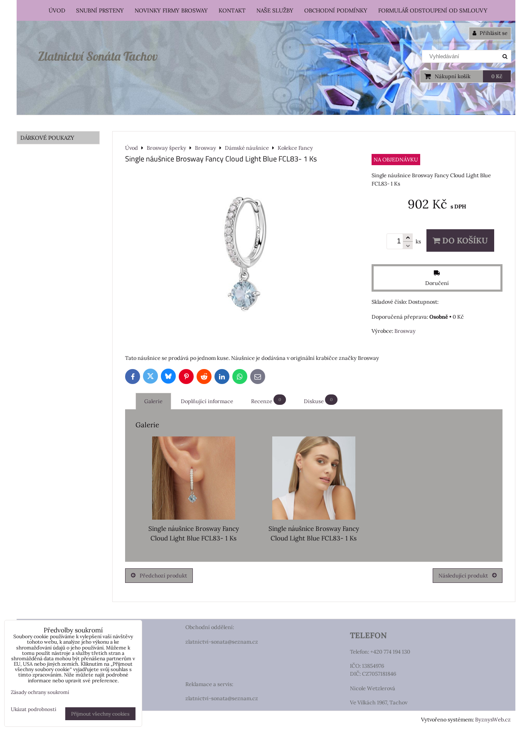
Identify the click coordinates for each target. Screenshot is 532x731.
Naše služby (274, 10)
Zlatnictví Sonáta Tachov (98, 56)
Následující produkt (463, 575)
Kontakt (232, 10)
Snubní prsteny (100, 10)
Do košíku (464, 240)
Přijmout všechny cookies (100, 714)
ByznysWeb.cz (493, 719)
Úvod (57, 10)
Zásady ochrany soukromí (40, 692)
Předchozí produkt (163, 575)
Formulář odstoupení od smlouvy (433, 10)
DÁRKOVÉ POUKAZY (47, 137)
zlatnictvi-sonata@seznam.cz (221, 641)
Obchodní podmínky (335, 10)
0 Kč (496, 76)
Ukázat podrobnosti (33, 709)
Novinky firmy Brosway (171, 10)
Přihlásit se (492, 33)
